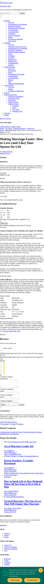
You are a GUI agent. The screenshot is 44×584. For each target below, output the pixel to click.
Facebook (7, 562)
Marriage (7, 21)
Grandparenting (13, 63)
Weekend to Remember (15, 96)
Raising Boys (12, 61)
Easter (14, 107)
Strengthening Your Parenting (17, 48)
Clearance (7, 113)
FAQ (5, 551)
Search (22, 13)
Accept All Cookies (32, 580)
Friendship (11, 34)
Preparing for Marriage (15, 39)
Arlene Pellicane (7, 151)
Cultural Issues (13, 76)
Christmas (15, 106)
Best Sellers (12, 100)
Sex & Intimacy (13, 30)
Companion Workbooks (16, 91)
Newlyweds (12, 41)
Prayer (10, 72)
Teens (10, 54)
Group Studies (8, 85)
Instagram (7, 559)
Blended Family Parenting (16, 52)
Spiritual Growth (9, 67)
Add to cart (4, 223)
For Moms (11, 56)
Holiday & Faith (13, 104)
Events (6, 537)
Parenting (7, 43)
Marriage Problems (14, 26)
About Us (7, 533)
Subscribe (3, 525)
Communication (13, 32)
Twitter (6, 560)
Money (10, 37)
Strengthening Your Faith (16, 74)
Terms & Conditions (10, 549)
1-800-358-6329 (5, 127)
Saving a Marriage (14, 35)
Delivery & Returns (10, 547)
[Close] (40, 570)
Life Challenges (13, 78)
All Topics (8, 128)
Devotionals (12, 71)
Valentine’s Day (17, 111)
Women (10, 80)
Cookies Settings (15, 580)
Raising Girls (12, 59)
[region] (22, 575)
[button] (12, 454)
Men (9, 82)
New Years (15, 109)
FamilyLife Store (5, 6)
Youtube (7, 564)
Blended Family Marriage (16, 28)
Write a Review (5, 153)
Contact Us (7, 545)
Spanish (10, 65)
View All (11, 22)
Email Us (14, 422)
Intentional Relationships (16, 83)
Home (2, 128)
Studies (10, 89)
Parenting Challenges (15, 50)
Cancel (22, 405)
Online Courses (13, 102)
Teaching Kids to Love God (17, 46)
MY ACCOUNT (5, 118)
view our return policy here (11, 331)
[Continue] (1, 407)
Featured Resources (10, 95)
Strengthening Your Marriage (17, 24)
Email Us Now (16, 127)
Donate (6, 115)
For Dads (11, 58)
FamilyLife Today (14, 98)
